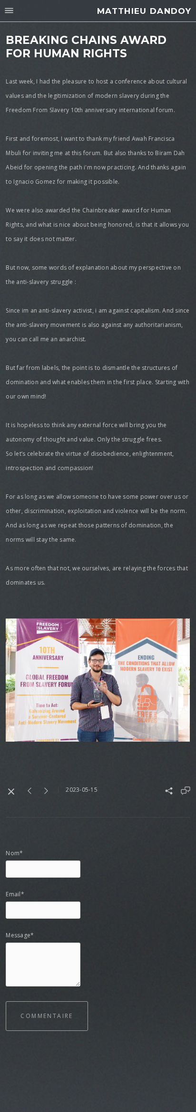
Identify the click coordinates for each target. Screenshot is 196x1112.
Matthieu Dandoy (144, 11)
